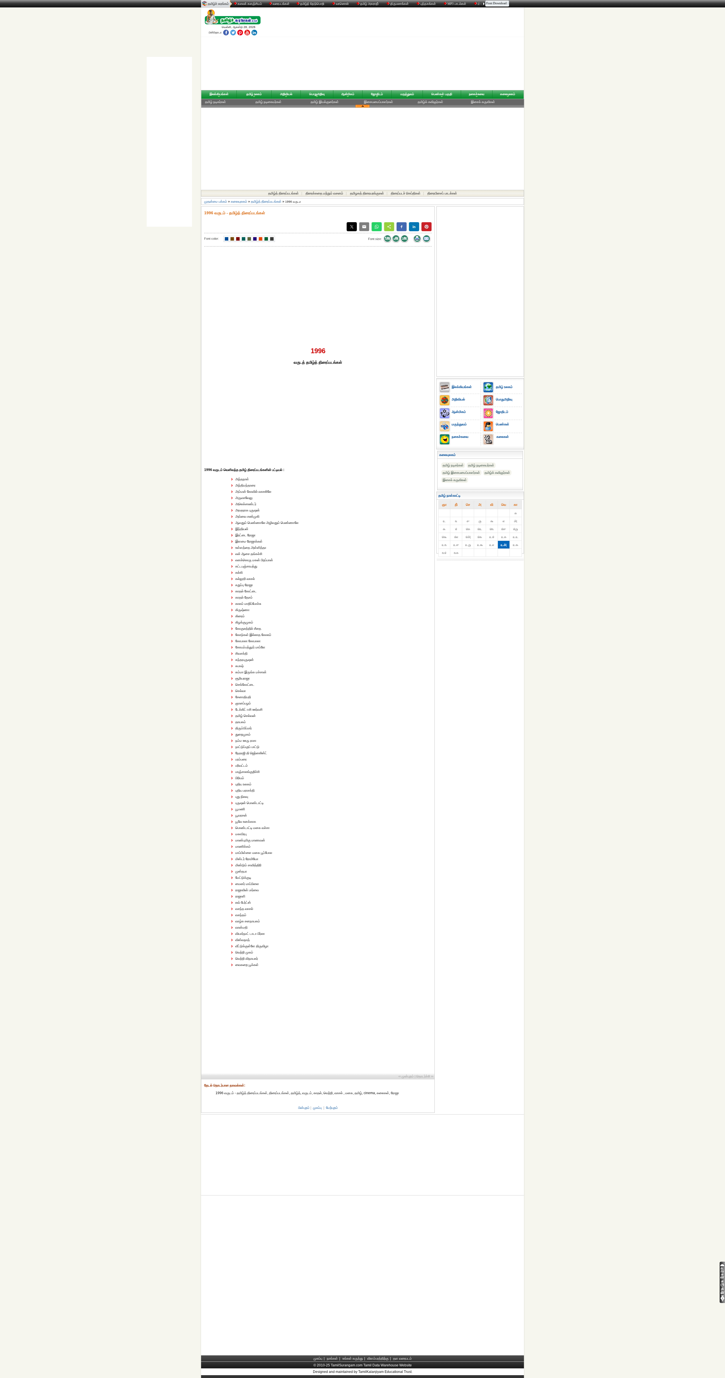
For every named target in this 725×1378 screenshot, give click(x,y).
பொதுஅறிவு (317, 94)
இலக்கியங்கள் (219, 94)
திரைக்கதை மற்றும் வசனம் (324, 193)
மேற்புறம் (332, 1108)
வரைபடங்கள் (280, 3)
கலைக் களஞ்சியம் (249, 3)
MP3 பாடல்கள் (457, 3)
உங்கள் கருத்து (352, 1358)
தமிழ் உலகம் (254, 94)
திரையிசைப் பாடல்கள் (442, 193)
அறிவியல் (286, 94)
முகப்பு (317, 1108)
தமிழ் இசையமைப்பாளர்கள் (461, 473)
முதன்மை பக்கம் (215, 201)
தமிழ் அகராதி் (369, 3)
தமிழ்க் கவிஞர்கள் (430, 102)
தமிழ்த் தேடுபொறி (312, 3)
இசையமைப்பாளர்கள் (378, 102)
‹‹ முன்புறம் (406, 1076)
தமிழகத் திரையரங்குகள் (367, 193)
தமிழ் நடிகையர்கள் (268, 102)
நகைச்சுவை (476, 94)
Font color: (211, 238)
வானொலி (342, 3)
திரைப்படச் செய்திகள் (406, 193)
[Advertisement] (417, 50)
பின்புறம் (304, 1108)
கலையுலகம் (507, 94)
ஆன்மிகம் (347, 94)
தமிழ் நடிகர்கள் (215, 102)
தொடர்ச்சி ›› (424, 1076)
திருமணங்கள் (399, 3)
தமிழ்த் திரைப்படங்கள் (283, 193)
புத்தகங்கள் (428, 3)
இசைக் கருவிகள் (483, 102)
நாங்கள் (332, 1358)
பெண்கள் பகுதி (441, 94)
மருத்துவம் (407, 94)
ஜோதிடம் (377, 94)
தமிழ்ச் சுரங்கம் (218, 4)
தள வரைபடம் (402, 1358)
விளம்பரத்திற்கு (378, 1358)
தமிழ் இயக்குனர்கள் (325, 102)
